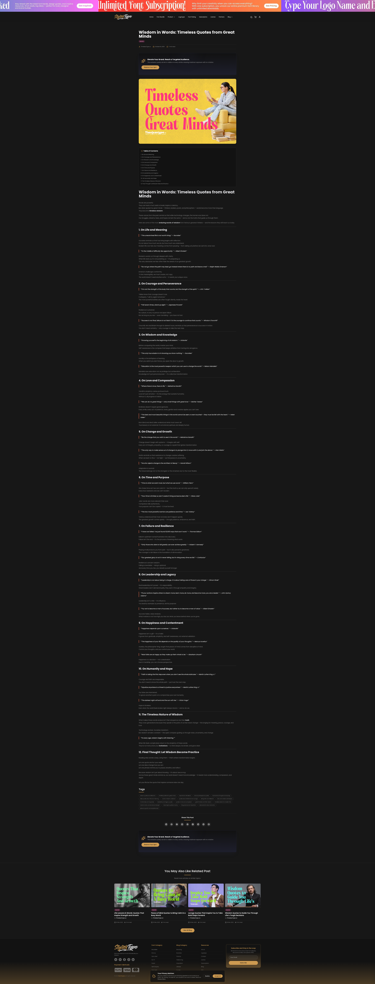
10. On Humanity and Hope (148, 178)
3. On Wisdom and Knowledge (150, 160)
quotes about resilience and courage (188, 798)
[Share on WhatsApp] (188, 824)
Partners (221, 17)
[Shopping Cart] (255, 17)
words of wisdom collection (169, 798)
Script (153, 963)
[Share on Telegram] (198, 824)
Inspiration (179, 963)
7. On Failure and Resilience (149, 170)
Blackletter (154, 949)
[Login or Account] (260, 17)
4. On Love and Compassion (149, 162)
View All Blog (187, 930)
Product (170, 17)
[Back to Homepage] (123, 17)
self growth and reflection (207, 798)
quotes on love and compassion (184, 802)
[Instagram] (128, 959)
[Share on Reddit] (193, 824)
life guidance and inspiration (188, 805)
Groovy (154, 953)
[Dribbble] (120, 959)
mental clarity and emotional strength (150, 805)
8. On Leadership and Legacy (149, 173)
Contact (203, 956)
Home (151, 17)
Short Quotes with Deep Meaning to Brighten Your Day (166, 914)
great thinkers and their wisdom (203, 802)
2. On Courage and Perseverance (150, 157)
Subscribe (243, 963)
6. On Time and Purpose (148, 168)
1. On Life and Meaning (147, 154)
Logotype (181, 17)
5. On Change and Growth (148, 165)
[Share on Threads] (209, 824)
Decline (207, 976)
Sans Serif (154, 956)
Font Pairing (192, 17)
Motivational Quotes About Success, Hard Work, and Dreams (130, 914)
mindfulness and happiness (147, 802)
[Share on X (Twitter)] (177, 824)
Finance (178, 956)
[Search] (251, 17)
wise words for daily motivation (207, 805)
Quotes (142, 41)
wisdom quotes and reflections (147, 795)
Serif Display (155, 966)
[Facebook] (124, 959)
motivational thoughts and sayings (221, 795)
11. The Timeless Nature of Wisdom (151, 181)
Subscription (203, 17)
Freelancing (179, 960)
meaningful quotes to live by (170, 805)
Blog (229, 17)
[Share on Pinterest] (182, 824)
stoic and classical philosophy (224, 798)
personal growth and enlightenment (149, 808)
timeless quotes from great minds (167, 795)
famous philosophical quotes (201, 795)
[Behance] (115, 959)
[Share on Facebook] (171, 824)
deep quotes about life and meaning (149, 798)
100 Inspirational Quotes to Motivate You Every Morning (242, 914)
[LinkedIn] (133, 959)
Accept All (218, 976)
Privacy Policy (162, 979)
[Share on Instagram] (204, 824)
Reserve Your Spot (150, 67)
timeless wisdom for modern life (223, 802)
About (203, 949)
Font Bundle (160, 17)
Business (179, 953)
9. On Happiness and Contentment (151, 176)
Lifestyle (178, 966)
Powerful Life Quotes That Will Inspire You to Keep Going (206, 914)
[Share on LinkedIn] (166, 824)
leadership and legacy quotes (164, 802)
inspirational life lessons (185, 795)
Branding (179, 949)
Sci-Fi (153, 960)
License (213, 17)
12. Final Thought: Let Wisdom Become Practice (154, 184)
